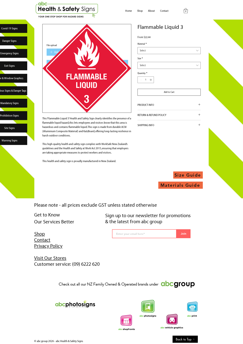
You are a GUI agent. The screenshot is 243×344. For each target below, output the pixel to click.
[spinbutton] (145, 80)
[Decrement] (140, 80)
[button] (186, 10)
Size (140, 58)
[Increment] (151, 80)
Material (142, 44)
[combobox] (169, 50)
